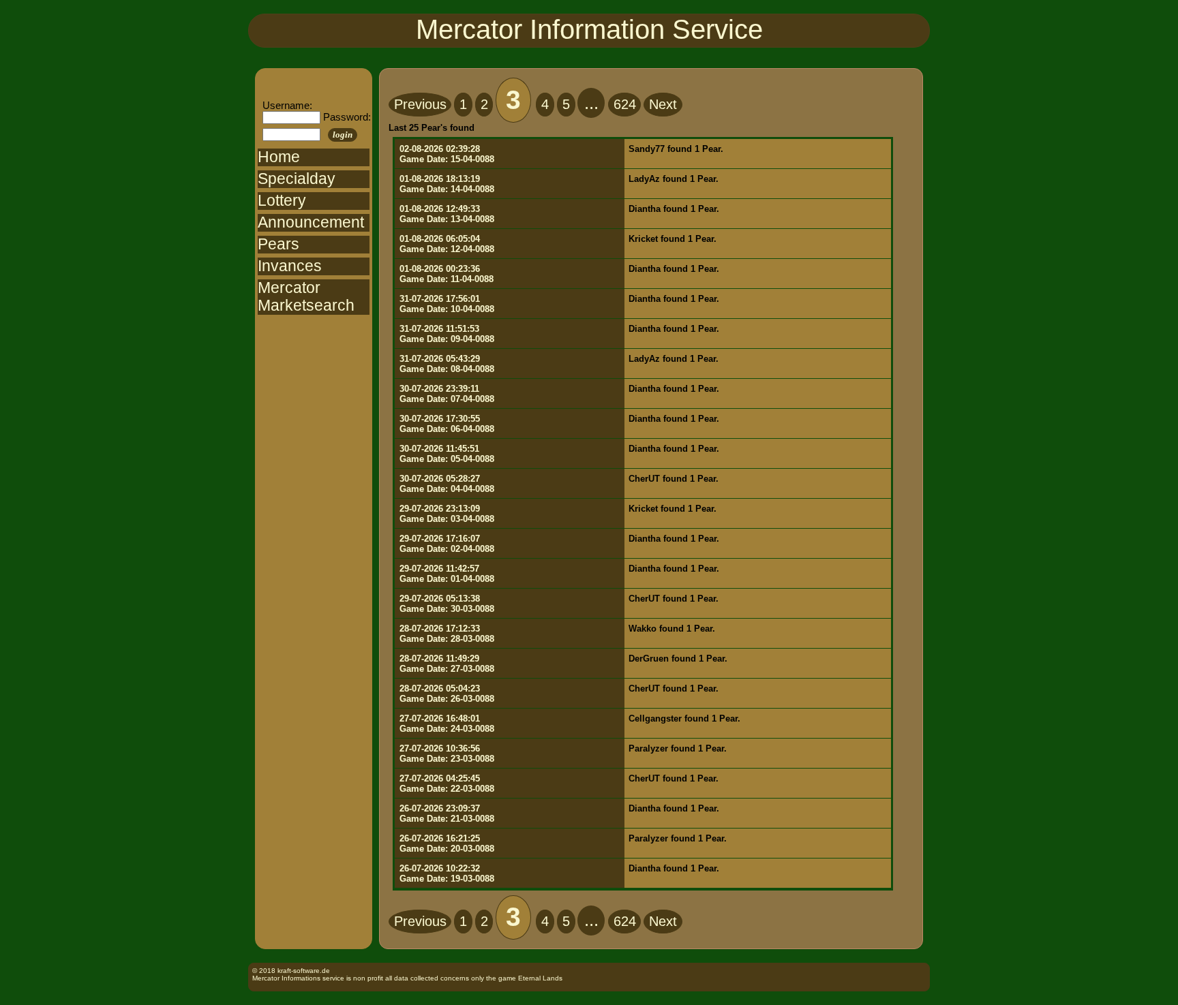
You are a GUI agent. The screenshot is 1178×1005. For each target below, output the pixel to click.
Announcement (311, 222)
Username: (287, 105)
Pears (278, 244)
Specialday (296, 178)
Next (663, 104)
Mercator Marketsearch (306, 296)
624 (625, 104)
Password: (347, 117)
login (342, 134)
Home (279, 157)
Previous (420, 104)
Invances (290, 266)
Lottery (282, 200)
